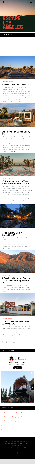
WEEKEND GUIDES (8, 81)
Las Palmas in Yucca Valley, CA (14, 429)
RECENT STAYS (7, 129)
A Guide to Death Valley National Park (16, 425)
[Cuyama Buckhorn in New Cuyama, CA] (17, 304)
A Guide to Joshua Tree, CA (16, 85)
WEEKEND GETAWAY (8, 178)
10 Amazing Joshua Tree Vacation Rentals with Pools (16, 182)
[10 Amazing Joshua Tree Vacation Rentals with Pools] (17, 164)
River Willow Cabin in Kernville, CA (12, 234)
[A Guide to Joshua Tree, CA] (17, 67)
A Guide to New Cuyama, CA (12, 421)
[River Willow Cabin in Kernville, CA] (17, 216)
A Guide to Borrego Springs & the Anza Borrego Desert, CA (16, 280)
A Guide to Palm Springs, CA (13, 417)
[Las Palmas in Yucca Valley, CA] (17, 115)
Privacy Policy (16, 448)
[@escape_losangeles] (11, 358)
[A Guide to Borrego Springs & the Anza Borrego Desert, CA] (17, 261)
